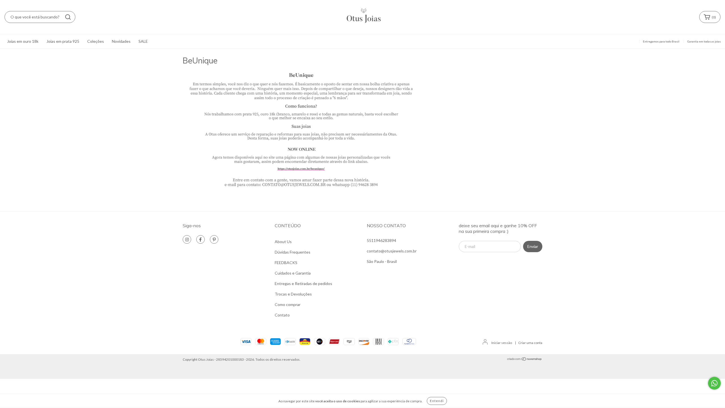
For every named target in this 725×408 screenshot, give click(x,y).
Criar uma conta (530, 343)
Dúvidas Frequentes (292, 252)
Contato (282, 315)
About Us (283, 241)
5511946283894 (381, 240)
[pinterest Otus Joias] (214, 239)
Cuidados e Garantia (293, 273)
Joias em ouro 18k (23, 41)
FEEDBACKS (286, 262)
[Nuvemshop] (524, 360)
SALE (143, 41)
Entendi (437, 401)
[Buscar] (68, 17)
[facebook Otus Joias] (200, 239)
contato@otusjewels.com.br (392, 250)
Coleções (95, 41)
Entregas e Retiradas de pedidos (303, 283)
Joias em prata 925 (62, 41)
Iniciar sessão (501, 343)
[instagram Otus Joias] (187, 239)
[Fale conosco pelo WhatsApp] (714, 383)
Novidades (121, 41)
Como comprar (287, 304)
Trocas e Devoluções (293, 294)
